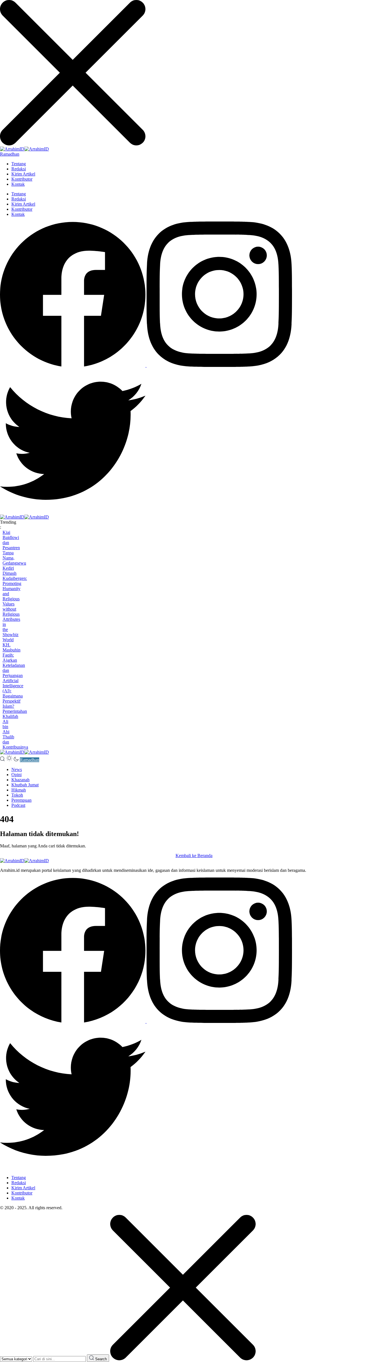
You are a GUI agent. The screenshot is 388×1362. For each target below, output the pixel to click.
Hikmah (18, 789)
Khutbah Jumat (25, 784)
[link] (73, 365)
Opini (16, 774)
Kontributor (21, 179)
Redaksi (18, 168)
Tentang (18, 163)
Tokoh (17, 795)
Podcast (18, 805)
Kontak (18, 184)
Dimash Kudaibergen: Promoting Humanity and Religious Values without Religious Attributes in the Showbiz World (15, 606)
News (16, 769)
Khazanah (20, 779)
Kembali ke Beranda (194, 855)
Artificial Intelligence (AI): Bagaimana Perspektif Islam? (13, 693)
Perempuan (21, 800)
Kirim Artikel (23, 174)
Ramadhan (9, 154)
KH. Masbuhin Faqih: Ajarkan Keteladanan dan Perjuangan (14, 660)
